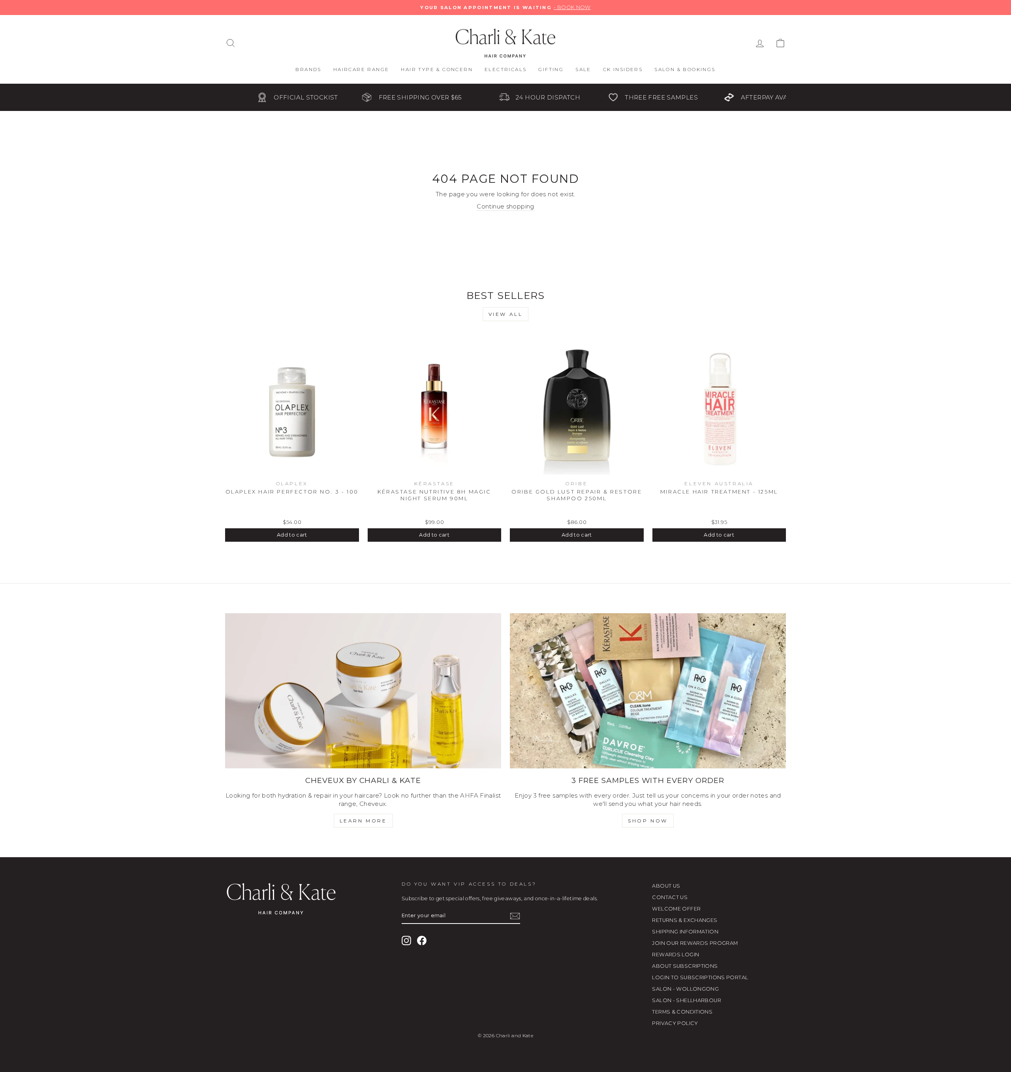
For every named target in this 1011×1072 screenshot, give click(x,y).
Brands (308, 69)
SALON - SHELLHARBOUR (686, 1000)
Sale (583, 69)
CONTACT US (670, 897)
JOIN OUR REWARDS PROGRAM (695, 943)
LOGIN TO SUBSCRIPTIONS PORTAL (700, 977)
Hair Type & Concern (437, 69)
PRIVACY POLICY (675, 1023)
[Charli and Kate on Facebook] (422, 940)
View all (506, 314)
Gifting (551, 69)
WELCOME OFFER (676, 909)
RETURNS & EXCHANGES (684, 920)
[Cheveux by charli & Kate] (363, 690)
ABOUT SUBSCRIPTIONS (685, 966)
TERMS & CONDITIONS (682, 1012)
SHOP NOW (648, 821)
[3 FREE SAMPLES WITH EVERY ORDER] (648, 690)
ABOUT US (666, 886)
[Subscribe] (515, 916)
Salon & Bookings (684, 69)
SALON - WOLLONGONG (685, 989)
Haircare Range (361, 69)
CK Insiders (623, 69)
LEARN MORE (363, 821)
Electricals (505, 69)
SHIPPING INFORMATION (685, 932)
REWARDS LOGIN (675, 954)
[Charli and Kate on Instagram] (406, 940)
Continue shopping (505, 206)
